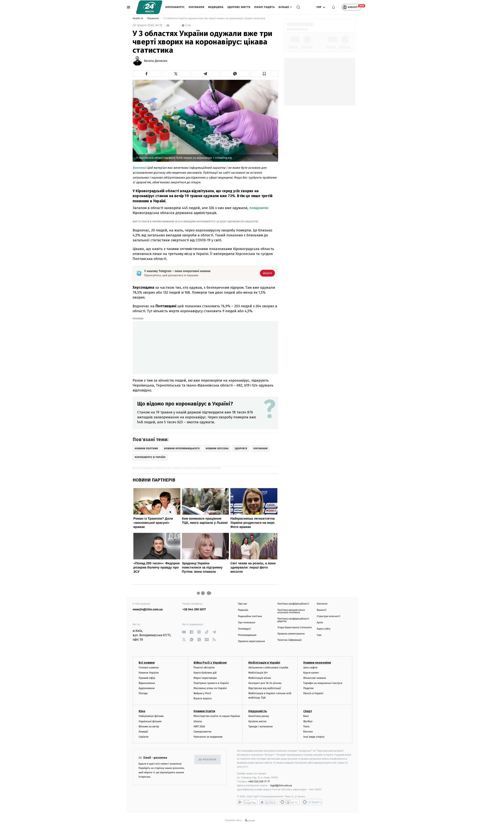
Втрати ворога (203, 698)
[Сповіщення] (333, 7)
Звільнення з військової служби (268, 667)
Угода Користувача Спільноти (294, 627)
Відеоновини (147, 683)
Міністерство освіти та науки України (217, 716)
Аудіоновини (147, 688)
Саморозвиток (203, 731)
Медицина (215, 7)
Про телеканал (246, 622)
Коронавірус (175, 7)
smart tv (289, 802)
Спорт (307, 711)
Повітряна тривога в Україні (211, 683)
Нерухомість (257, 711)
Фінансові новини (314, 678)
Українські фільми (150, 721)
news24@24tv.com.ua (148, 609)
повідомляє (259, 208)
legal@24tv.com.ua (281, 785)
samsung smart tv (312, 802)
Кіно (142, 711)
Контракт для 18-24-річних (264, 683)
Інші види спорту (314, 736)
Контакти (322, 604)
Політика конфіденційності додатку (293, 620)
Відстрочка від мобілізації (264, 688)
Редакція (243, 610)
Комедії (143, 731)
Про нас (242, 604)
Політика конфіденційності (293, 604)
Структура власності (328, 616)
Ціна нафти (310, 667)
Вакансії (321, 610)
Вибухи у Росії (202, 693)
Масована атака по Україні (210, 688)
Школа (198, 721)
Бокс (306, 716)
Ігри (319, 635)
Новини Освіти (204, 711)
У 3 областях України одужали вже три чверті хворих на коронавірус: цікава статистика (214, 18)
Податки (308, 688)
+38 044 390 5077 (194, 609)
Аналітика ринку (258, 716)
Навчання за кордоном (208, 736)
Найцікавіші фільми (151, 716)
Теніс (306, 726)
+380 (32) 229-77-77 (259, 781)
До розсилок (207, 759)
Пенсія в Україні (313, 693)
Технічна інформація (289, 640)
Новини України (149, 672)
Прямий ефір (147, 678)
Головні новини (149, 667)
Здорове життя (238, 7)
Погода (143, 693)
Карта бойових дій (205, 672)
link (184, 632)
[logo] (149, 7)
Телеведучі (244, 629)
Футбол (308, 721)
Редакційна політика (250, 616)
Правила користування (251, 641)
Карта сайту (323, 629)
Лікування (196, 7)
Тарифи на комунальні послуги (322, 683)
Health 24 (138, 18)
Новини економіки (317, 662)
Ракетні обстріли (204, 667)
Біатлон (308, 731)
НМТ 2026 (199, 726)
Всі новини (147, 662)
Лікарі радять (264, 7)
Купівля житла (257, 721)
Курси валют (311, 672)
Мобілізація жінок (259, 678)
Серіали (144, 736)
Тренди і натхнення (260, 726)
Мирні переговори (205, 678)
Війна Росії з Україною (210, 662)
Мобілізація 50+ (258, 672)
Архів (320, 622)
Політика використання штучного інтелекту (291, 611)
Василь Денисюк (155, 61)
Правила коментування (291, 634)
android (247, 802)
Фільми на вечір (149, 726)
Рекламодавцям (247, 635)
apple (268, 802)
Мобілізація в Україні (264, 662)
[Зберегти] (264, 74)
